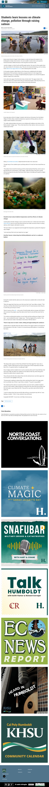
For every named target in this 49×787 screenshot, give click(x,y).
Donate (44, 1)
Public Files (30, 769)
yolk (15, 310)
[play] (3, 6)
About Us (20, 769)
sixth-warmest (7, 223)
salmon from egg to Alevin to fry (14, 68)
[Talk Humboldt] (24, 592)
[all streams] (47, 6)
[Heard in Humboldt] (24, 690)
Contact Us (20, 772)
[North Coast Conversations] (24, 444)
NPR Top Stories (8, 401)
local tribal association (13, 161)
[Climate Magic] (24, 493)
